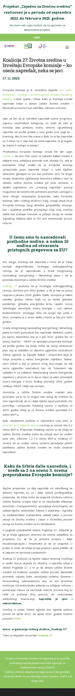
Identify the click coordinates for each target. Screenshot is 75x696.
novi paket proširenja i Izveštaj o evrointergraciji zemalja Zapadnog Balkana (37, 94)
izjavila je (8, 156)
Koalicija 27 (10, 286)
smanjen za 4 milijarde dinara (20, 425)
